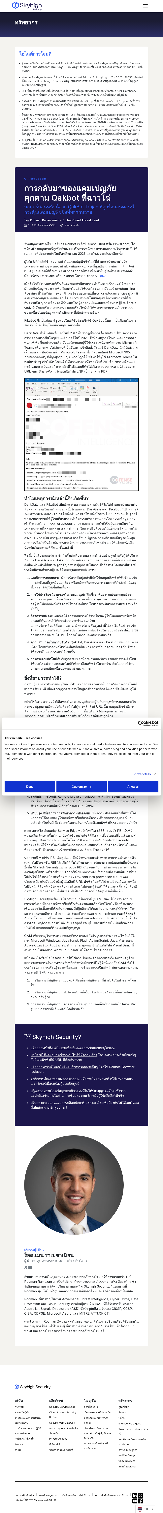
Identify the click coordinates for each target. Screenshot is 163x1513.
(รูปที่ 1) (103, 276)
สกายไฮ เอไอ (91, 1406)
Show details (142, 774)
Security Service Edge (62, 1406)
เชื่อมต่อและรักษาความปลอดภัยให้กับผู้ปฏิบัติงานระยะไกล (97, 1433)
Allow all (133, 786)
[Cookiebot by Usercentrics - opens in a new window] (141, 723)
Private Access (58, 1438)
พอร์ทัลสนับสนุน (127, 1455)
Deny (29, 786)
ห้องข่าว (122, 1412)
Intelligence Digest (129, 1423)
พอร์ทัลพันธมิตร (126, 1460)
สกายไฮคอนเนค (127, 1466)
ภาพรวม (19, 1406)
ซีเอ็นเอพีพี (54, 1444)
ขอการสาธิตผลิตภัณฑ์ (61, 1449)
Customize (79, 786)
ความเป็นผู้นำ (22, 1412)
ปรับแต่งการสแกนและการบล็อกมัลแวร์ (58, 1103)
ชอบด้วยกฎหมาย (48, 1495)
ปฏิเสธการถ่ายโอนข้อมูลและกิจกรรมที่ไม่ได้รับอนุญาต (69, 1091)
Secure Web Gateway (62, 1422)
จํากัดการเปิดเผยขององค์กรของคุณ (55, 1079)
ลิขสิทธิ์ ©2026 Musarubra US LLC (36, 1500)
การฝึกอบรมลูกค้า (127, 1449)
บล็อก (121, 1417)
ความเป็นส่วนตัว (25, 1495)
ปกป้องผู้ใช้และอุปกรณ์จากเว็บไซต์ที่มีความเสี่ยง (64, 1055)
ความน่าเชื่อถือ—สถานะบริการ (111, 1495)
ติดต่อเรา (19, 1444)
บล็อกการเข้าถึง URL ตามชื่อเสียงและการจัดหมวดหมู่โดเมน (72, 1048)
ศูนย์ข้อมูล (123, 1406)
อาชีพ (18, 1449)
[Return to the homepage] (27, 6)
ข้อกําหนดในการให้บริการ (76, 1495)
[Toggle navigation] (145, 6)
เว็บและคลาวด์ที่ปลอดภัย (97, 1412)
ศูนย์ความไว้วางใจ (24, 1438)
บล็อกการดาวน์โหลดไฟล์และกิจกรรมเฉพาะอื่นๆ (64, 1067)
